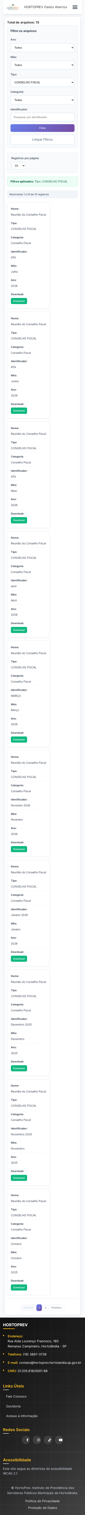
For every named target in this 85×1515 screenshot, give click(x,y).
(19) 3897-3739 (34, 1354)
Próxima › (56, 1307)
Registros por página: (25, 158)
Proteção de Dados (42, 1508)
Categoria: (17, 91)
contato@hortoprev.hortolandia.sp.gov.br (50, 1363)
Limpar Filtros (42, 139)
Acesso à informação (22, 1416)
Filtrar (42, 128)
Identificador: (19, 109)
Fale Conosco (16, 1396)
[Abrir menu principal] (75, 7)
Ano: (13, 39)
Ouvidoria (13, 1406)
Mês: (13, 57)
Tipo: (13, 74)
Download (19, 301)
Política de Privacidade (42, 1501)
